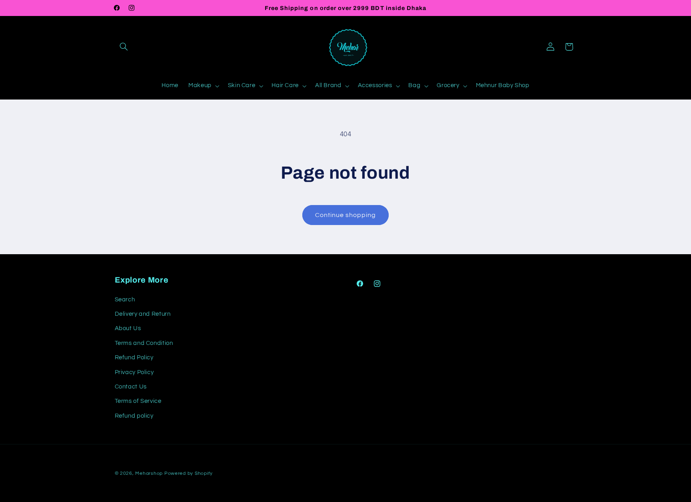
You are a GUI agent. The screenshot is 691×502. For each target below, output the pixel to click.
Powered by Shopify (188, 473)
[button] (124, 47)
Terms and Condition (144, 343)
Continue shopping (345, 215)
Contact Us (131, 387)
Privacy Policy (134, 372)
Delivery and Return (143, 314)
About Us (128, 328)
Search (125, 300)
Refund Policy (134, 358)
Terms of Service (138, 401)
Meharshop (149, 473)
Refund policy (134, 416)
